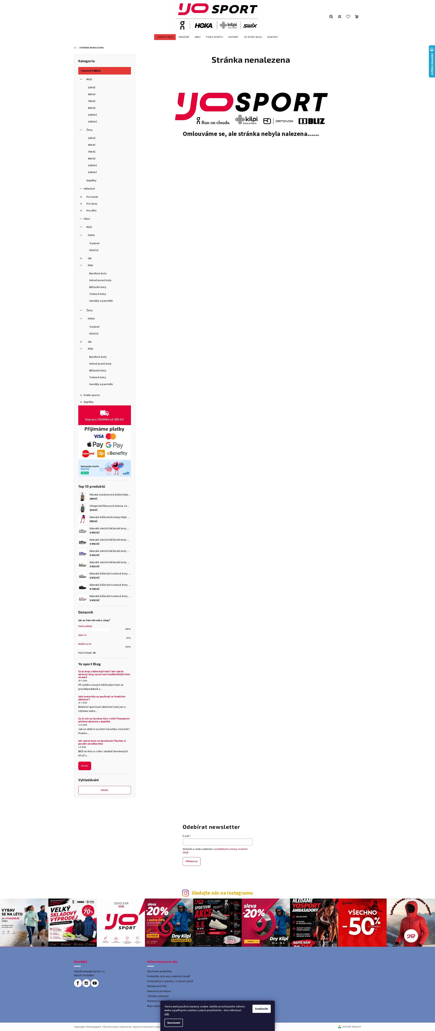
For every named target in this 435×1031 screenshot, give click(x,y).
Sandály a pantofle (101, 301)
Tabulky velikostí (158, 996)
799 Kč (92, 101)
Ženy (89, 130)
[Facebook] (78, 983)
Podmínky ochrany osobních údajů (168, 976)
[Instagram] (86, 983)
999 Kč (92, 108)
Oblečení (89, 189)
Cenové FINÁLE (91, 71)
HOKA (91, 235)
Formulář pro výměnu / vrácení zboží (170, 981)
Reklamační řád (157, 986)
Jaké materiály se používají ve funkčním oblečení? (101, 698)
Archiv (84, 766)
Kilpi (90, 265)
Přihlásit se (192, 861)
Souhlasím (261, 1009)
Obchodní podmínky (159, 971)
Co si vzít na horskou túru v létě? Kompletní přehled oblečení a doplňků (104, 720)
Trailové (94, 243)
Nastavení (173, 1023)
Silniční (93, 250)
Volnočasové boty (100, 280)
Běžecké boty (97, 287)
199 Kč (92, 87)
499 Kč (92, 94)
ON (90, 258)
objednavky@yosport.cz (89, 971)
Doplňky (91, 180)
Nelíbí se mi (85, 644)
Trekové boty (97, 294)
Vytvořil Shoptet (351, 1026)
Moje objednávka (158, 1006)
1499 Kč (92, 115)
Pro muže (92, 197)
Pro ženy (91, 204)
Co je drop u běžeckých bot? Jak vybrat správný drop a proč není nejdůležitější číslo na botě (104, 674)
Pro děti (91, 210)
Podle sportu (92, 395)
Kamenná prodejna (159, 991)
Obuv (87, 219)
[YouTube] (95, 983)
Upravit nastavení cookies (148, 1027)
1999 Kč (92, 122)
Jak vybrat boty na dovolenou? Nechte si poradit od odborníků (102, 742)
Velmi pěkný (85, 626)
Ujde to (82, 635)
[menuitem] (165, 37)
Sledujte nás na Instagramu (222, 893)
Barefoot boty (98, 273)
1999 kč (92, 172)
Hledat (104, 790)
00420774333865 (84, 975)
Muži (89, 79)
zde (166, 1014)
